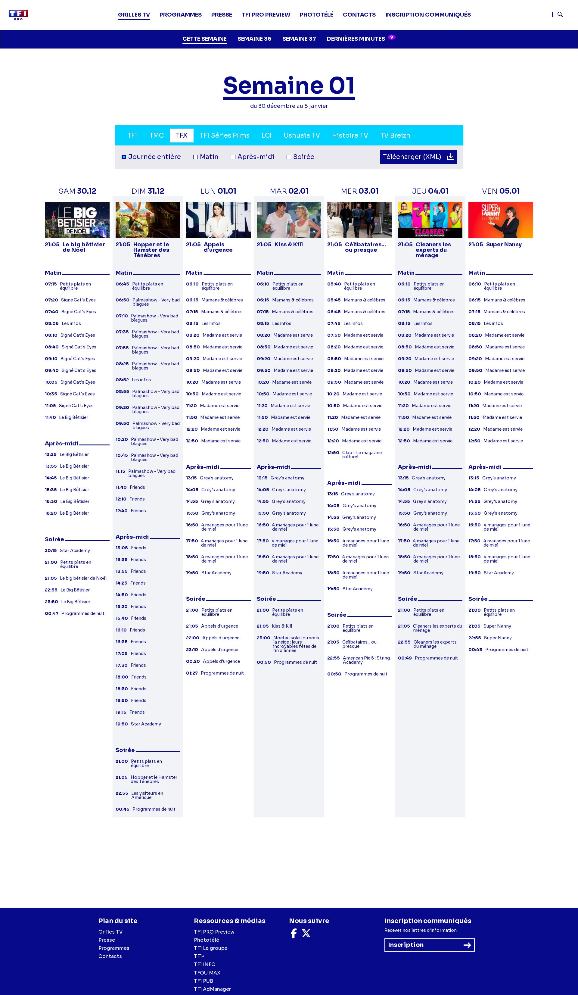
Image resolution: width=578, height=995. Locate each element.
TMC (156, 135)
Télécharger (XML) (413, 157)
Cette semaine (204, 39)
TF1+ (199, 956)
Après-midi (256, 157)
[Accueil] (21, 15)
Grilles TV (134, 14)
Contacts (110, 956)
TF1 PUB (203, 981)
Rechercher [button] (557, 14)
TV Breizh (395, 135)
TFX (182, 135)
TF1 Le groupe (210, 948)
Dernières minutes (360, 38)
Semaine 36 (255, 39)
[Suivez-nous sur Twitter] (306, 935)
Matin (209, 157)
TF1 (132, 135)
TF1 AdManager (212, 989)
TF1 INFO (205, 964)
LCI (267, 135)
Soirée (303, 157)
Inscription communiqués (428, 14)
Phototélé (316, 14)
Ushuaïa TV (302, 135)
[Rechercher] (562, 15)
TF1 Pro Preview (266, 14)
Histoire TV (350, 135)
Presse (221, 14)
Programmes (113, 948)
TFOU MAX (207, 973)
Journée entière (154, 157)
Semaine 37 (299, 39)
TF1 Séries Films (225, 135)
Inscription (406, 945)
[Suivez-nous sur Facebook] (294, 935)
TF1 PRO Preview (214, 932)
